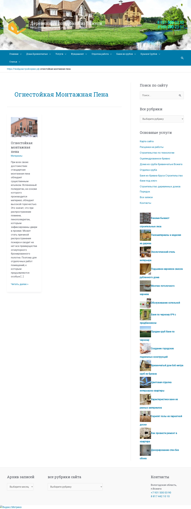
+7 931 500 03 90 (161, 492)
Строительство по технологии (157, 152)
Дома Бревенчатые (37, 53)
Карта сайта (147, 141)
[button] (182, 58)
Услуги (59, 53)
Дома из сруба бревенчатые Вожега (161, 164)
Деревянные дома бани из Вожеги (66, 23)
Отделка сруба (148, 169)
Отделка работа (100, 53)
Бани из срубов (124, 53)
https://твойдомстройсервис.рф (23, 69)
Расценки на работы (152, 146)
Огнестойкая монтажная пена (22, 147)
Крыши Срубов (149, 53)
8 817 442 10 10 (160, 496)
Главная (14, 53)
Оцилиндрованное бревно (155, 158)
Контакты (145, 202)
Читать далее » (19, 284)
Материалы (16, 155)
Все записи (146, 197)
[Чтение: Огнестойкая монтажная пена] (24, 126)
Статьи (13, 61)
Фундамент (77, 53)
